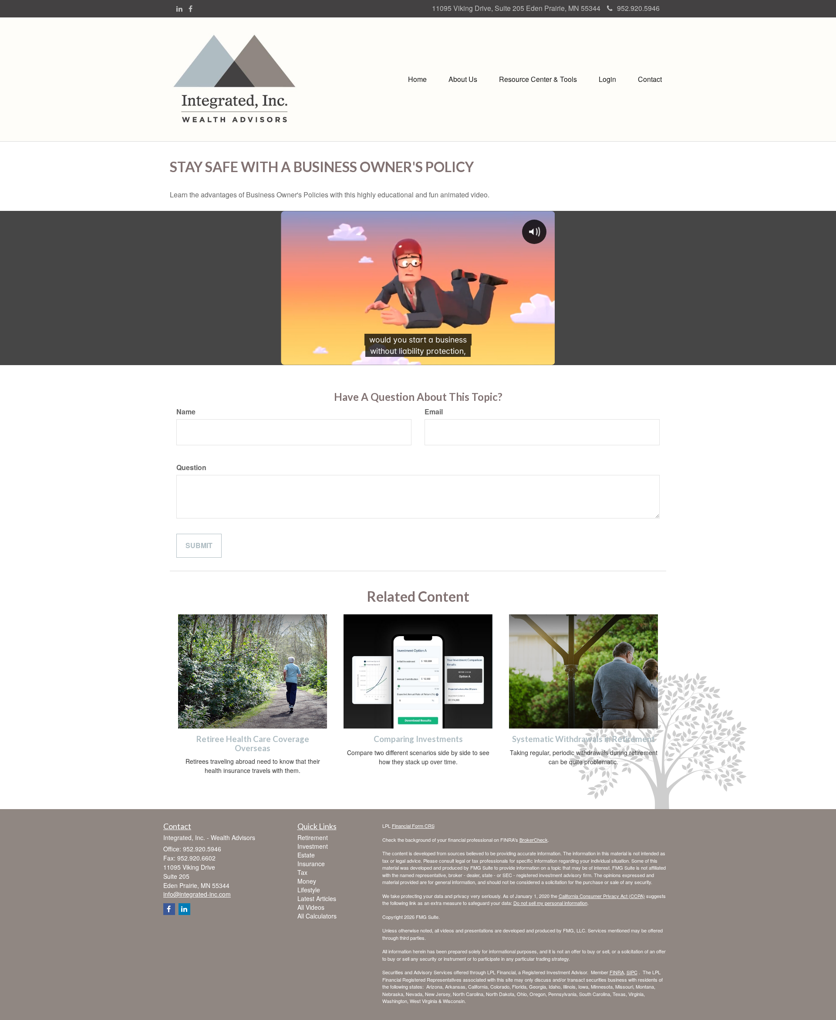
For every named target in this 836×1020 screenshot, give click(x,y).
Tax (302, 872)
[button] (463, 79)
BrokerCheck (533, 839)
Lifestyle (308, 889)
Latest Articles (316, 898)
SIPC (632, 972)
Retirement (312, 837)
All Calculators (317, 916)
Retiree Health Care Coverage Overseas (252, 743)
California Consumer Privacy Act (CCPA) (602, 895)
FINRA (617, 972)
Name (186, 412)
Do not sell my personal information (550, 902)
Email (434, 412)
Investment (312, 846)
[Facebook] (190, 9)
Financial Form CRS (413, 825)
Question (191, 467)
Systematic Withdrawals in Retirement (583, 739)
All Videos (310, 907)
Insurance (311, 863)
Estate (306, 855)
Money (306, 881)
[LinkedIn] (179, 9)
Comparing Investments (418, 739)
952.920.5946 (638, 8)
